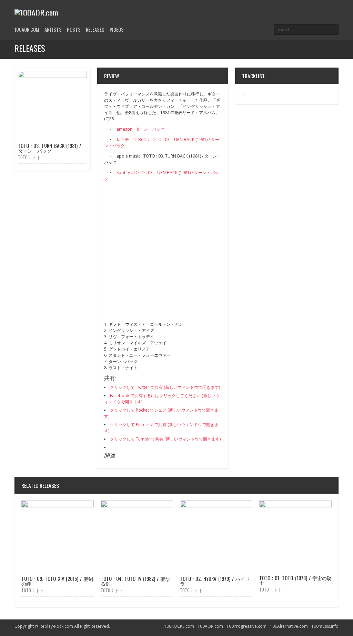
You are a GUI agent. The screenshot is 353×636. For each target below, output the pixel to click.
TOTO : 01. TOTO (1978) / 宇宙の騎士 (295, 580)
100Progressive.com (246, 626)
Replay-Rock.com (56, 626)
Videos (117, 29)
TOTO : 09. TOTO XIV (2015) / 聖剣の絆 (57, 581)
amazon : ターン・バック (140, 129)
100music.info (325, 626)
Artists (53, 29)
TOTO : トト (29, 157)
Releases (95, 29)
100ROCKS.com (179, 626)
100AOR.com (26, 29)
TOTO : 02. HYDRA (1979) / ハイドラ (215, 581)
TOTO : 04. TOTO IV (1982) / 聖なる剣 (135, 581)
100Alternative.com (289, 626)
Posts (74, 29)
